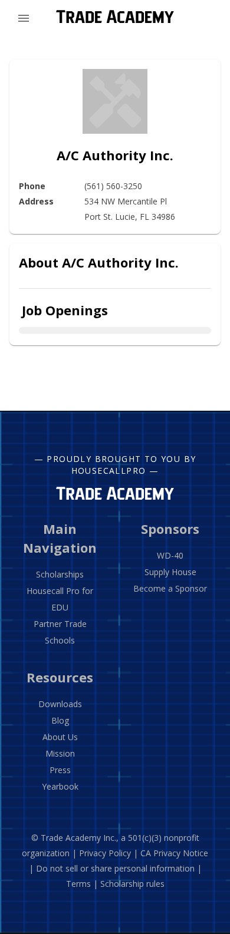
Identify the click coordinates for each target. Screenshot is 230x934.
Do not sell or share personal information (115, 868)
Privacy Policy (105, 853)
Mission (60, 753)
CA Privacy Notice (174, 853)
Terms (78, 883)
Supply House (170, 571)
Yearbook (60, 786)
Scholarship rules (132, 883)
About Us (60, 736)
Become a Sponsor (170, 588)
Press (60, 769)
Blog (60, 720)
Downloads (60, 703)
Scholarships (60, 574)
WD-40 (170, 555)
